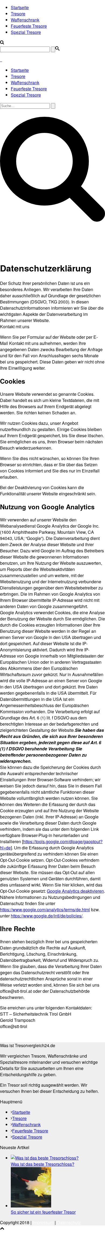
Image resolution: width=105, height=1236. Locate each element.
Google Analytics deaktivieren (75, 891)
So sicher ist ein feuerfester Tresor (43, 1212)
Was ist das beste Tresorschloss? (42, 1164)
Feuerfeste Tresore (29, 26)
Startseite (20, 7)
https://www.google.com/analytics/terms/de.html (45, 909)
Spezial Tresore (26, 32)
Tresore (18, 13)
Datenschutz (69, 1222)
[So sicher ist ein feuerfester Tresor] (31, 1206)
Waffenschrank (25, 20)
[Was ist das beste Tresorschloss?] (45, 1158)
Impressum (43, 1222)
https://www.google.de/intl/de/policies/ (46, 916)
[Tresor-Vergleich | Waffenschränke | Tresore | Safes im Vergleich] (1, 59)
